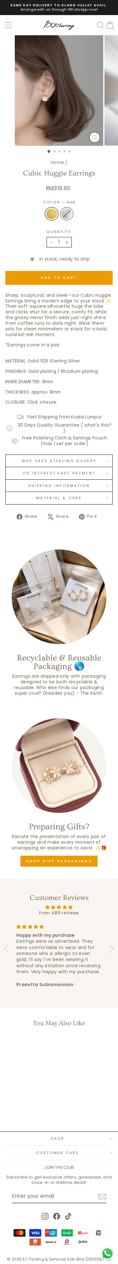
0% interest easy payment (59, 473)
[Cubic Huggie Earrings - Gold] (22, 1110)
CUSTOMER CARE (57, 1152)
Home (57, 162)
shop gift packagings (59, 861)
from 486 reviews (59, 913)
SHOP (57, 1138)
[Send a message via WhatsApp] (107, 1253)
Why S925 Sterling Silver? (59, 460)
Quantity (59, 231)
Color (59, 202)
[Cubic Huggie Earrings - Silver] (29, 1110)
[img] (59, 907)
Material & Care (59, 497)
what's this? (97, 425)
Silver (66, 213)
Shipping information (59, 485)
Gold (51, 213)
